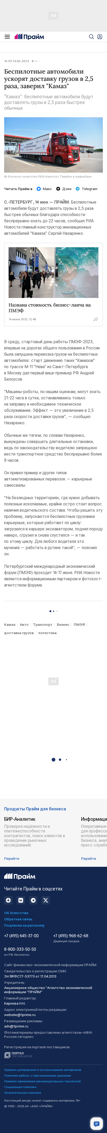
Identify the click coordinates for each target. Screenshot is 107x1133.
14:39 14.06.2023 (16, 61)
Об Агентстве (16, 913)
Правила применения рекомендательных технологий (42, 1081)
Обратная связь (18, 919)
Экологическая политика (22, 1093)
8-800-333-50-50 (20, 951)
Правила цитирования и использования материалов (42, 1070)
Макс (47, 189)
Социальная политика (20, 1087)
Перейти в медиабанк (76, 176)
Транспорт (42, 624)
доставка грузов (19, 633)
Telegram (89, 189)
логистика (47, 633)
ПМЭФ (79, 624)
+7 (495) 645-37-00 (21, 936)
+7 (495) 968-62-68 (70, 938)
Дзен (66, 189)
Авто (24, 624)
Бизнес (63, 624)
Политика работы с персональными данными (37, 1075)
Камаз (9, 624)
